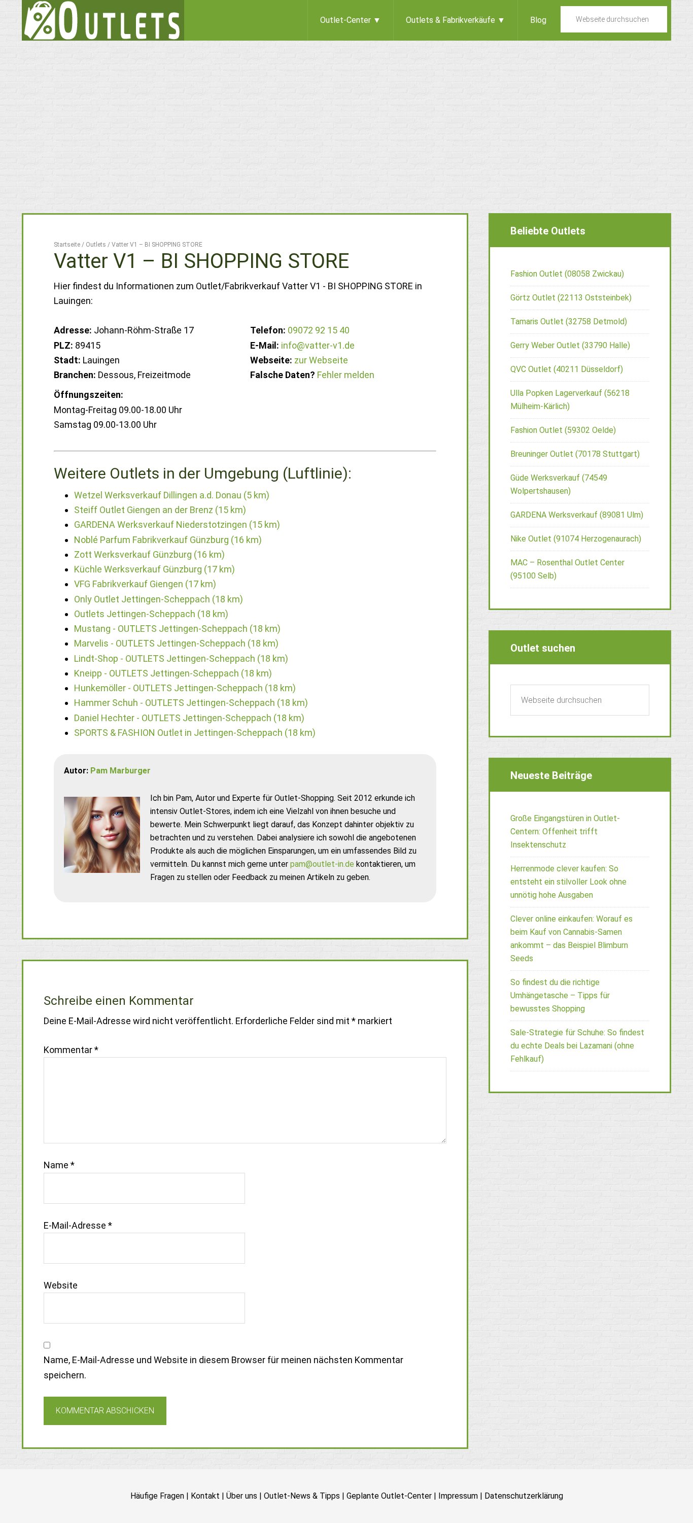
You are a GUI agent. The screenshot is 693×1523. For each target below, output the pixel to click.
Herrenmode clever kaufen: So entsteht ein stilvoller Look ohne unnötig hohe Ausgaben (568, 882)
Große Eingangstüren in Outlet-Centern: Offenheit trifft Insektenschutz (565, 832)
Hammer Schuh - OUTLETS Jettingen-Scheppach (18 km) (191, 702)
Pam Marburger (120, 770)
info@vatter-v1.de (318, 345)
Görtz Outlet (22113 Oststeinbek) (571, 297)
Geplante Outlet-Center (389, 1496)
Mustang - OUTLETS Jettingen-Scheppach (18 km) (177, 628)
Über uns (241, 1496)
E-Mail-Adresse (78, 1225)
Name (59, 1165)
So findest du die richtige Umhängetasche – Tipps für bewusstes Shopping (560, 995)
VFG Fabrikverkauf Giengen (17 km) (145, 584)
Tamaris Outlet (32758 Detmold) (568, 321)
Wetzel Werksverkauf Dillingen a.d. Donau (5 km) (171, 495)
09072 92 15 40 (319, 330)
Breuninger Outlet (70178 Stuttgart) (575, 454)
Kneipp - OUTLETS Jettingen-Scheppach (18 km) (173, 673)
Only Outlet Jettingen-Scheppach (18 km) (158, 599)
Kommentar (71, 1049)
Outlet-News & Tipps (302, 1496)
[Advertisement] (346, 117)
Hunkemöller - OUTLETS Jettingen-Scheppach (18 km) (185, 688)
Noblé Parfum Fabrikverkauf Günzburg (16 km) (168, 539)
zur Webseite (321, 360)
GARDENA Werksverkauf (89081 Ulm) (576, 515)
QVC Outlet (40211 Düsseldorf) (566, 369)
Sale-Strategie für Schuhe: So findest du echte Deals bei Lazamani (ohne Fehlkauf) (577, 1046)
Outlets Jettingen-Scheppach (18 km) (151, 613)
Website (61, 1285)
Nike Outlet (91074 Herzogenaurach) (575, 539)
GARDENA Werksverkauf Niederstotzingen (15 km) (177, 524)
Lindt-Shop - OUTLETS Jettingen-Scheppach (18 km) (181, 658)
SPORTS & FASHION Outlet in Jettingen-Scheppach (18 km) (195, 732)
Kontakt (205, 1496)
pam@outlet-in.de (322, 864)
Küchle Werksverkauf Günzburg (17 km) (154, 569)
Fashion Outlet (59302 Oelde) (563, 430)
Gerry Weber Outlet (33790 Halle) (570, 345)
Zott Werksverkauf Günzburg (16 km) (149, 554)
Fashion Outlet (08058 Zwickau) (567, 274)
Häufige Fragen (157, 1496)
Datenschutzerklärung (523, 1496)
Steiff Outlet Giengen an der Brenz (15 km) (160, 509)
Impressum (458, 1496)
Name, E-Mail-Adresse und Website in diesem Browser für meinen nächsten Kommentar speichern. (223, 1367)
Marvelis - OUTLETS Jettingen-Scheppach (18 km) (176, 643)
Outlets (103, 20)
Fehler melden (345, 374)
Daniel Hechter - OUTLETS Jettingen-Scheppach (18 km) (189, 718)
